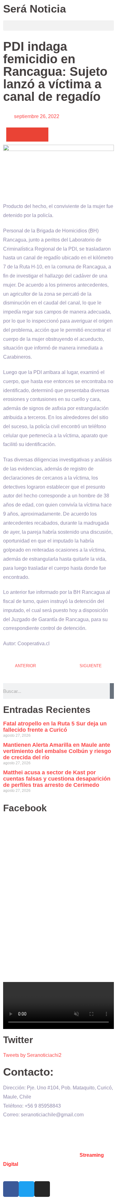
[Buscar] (112, 691)
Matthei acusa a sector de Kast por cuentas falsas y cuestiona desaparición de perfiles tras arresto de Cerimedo (56, 778)
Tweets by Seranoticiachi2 (32, 1055)
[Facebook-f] (11, 1189)
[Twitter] (26, 1189)
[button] (58, 25)
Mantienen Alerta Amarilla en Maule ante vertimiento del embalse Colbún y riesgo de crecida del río (57, 751)
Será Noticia (34, 9)
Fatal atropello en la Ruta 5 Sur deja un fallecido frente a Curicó (55, 726)
